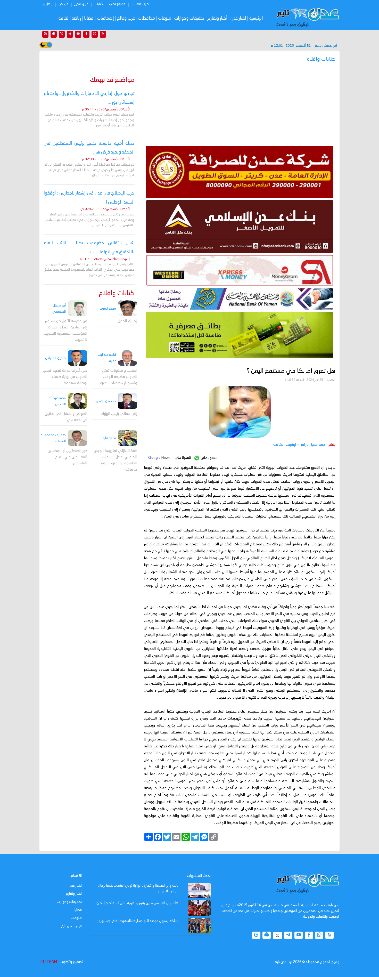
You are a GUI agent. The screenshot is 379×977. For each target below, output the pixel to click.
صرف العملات (140, 4)
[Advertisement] (239, 106)
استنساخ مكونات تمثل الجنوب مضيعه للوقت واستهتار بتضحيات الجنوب (117, 377)
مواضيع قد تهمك (112, 80)
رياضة (76, 18)
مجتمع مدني (117, 4)
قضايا (89, 18)
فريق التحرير (81, 4)
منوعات (164, 18)
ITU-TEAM (48, 962)
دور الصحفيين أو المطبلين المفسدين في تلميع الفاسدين (67, 457)
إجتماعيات (105, 18)
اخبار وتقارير (74, 893)
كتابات (98, 4)
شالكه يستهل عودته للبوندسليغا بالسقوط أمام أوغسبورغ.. (137, 921)
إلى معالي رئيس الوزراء (119, 414)
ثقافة (64, 18)
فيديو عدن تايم (71, 926)
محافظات (146, 18)
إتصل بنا (47, 4)
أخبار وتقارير (217, 18)
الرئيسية (256, 18)
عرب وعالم (126, 18)
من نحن (63, 4)
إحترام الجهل (127, 322)
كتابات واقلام (117, 293)
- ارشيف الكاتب (300, 445)
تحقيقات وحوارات (189, 18)
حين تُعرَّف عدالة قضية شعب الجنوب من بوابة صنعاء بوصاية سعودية (65, 377)
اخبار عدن (238, 18)
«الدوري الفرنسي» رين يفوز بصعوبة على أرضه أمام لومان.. (136, 903)
